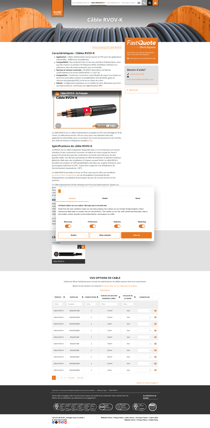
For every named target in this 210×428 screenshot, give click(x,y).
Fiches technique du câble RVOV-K (107, 47)
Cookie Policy (153, 420)
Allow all (136, 235)
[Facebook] (62, 422)
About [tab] (137, 198)
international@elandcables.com (140, 79)
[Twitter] (56, 422)
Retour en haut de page (147, 383)
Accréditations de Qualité (149, 397)
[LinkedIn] (53, 422)
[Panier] (83, 247)
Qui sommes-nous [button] (80, 3)
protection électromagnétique (64, 175)
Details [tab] (105, 198)
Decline (73, 235)
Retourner (133, 90)
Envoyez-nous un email (74, 418)
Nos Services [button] (112, 3)
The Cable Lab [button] (127, 3)
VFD (89, 140)
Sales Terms (129, 418)
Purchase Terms (142, 418)
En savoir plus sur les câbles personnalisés (119, 286)
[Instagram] (59, 422)
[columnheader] (58, 297)
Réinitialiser (105, 290)
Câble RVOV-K (58, 261)
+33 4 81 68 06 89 (58, 418)
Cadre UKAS (153, 418)
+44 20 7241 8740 (137, 74)
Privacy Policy (118, 418)
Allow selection (105, 235)
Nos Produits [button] (97, 3)
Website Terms (106, 418)
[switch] (93, 226)
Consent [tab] (72, 198)
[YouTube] (65, 422)
